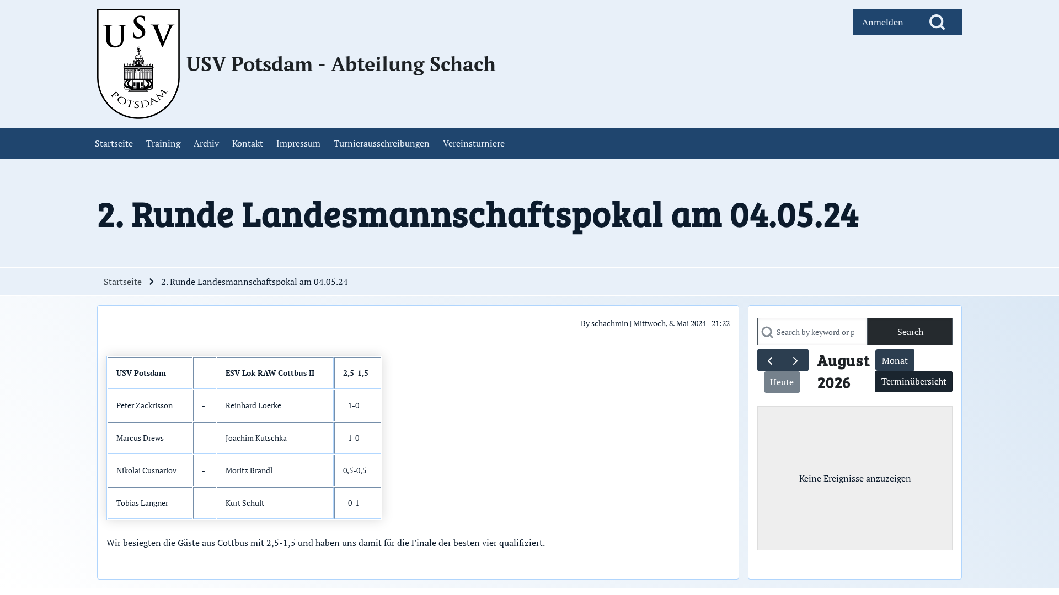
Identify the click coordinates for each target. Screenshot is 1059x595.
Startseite (123, 281)
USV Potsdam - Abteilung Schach (341, 64)
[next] (796, 360)
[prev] (770, 360)
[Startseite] (138, 64)
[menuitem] (882, 22)
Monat (895, 360)
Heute (782, 382)
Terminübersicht (913, 381)
